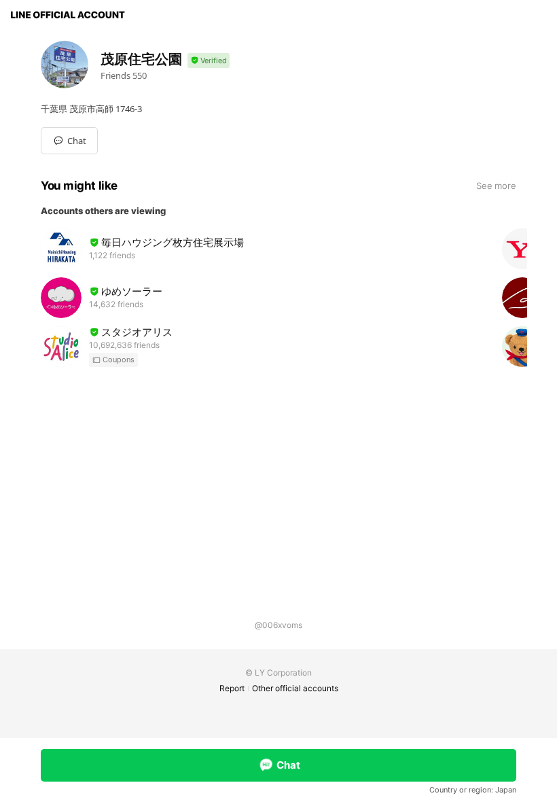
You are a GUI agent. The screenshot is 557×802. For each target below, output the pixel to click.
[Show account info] (208, 61)
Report (232, 688)
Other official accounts (295, 688)
